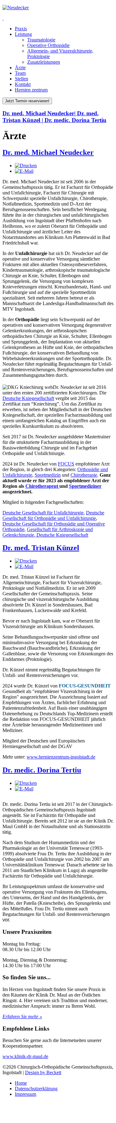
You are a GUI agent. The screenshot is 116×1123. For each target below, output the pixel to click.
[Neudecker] (15, 7)
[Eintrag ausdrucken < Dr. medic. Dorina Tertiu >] (26, 783)
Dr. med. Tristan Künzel (40, 548)
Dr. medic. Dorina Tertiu (41, 770)
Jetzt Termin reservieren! (27, 101)
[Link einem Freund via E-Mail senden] (24, 171)
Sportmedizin (48, 475)
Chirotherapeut (42, 486)
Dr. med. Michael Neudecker (48, 152)
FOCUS (66, 463)
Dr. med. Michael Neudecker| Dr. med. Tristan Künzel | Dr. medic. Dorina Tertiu (54, 116)
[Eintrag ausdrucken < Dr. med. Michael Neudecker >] (26, 165)
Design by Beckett (43, 1072)
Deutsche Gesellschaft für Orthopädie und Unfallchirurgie (53, 515)
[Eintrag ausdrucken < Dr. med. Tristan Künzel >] (26, 561)
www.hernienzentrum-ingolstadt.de (61, 756)
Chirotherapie (84, 475)
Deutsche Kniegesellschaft (28, 398)
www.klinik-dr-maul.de (25, 1056)
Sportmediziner (85, 486)
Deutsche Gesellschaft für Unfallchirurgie (43, 512)
